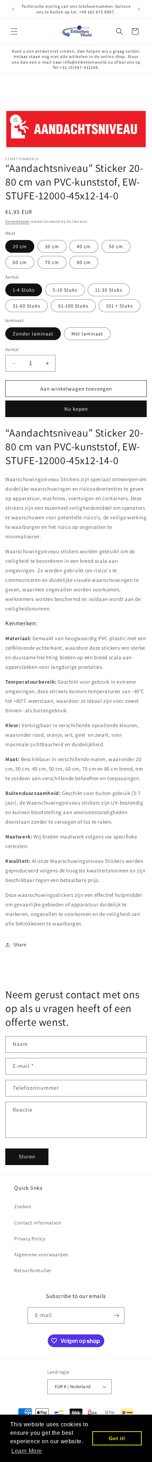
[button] (14, 31)
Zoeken (22, 1206)
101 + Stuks (119, 306)
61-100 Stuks (73, 306)
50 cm (116, 246)
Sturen (27, 1156)
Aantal (11, 349)
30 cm (52, 246)
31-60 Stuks (26, 306)
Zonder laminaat (33, 334)
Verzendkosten (17, 221)
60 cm (20, 262)
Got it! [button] (117, 1438)
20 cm (20, 246)
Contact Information (37, 1223)
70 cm (52, 262)
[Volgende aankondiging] (139, 9)
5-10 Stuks (65, 290)
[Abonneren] (116, 1315)
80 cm (84, 262)
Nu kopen (76, 408)
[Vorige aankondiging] (13, 9)
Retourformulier (33, 1270)
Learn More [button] (26, 1451)
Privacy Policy (29, 1238)
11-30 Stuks (108, 290)
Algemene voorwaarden (41, 1254)
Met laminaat (87, 334)
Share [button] (20, 944)
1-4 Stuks (24, 290)
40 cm (84, 246)
